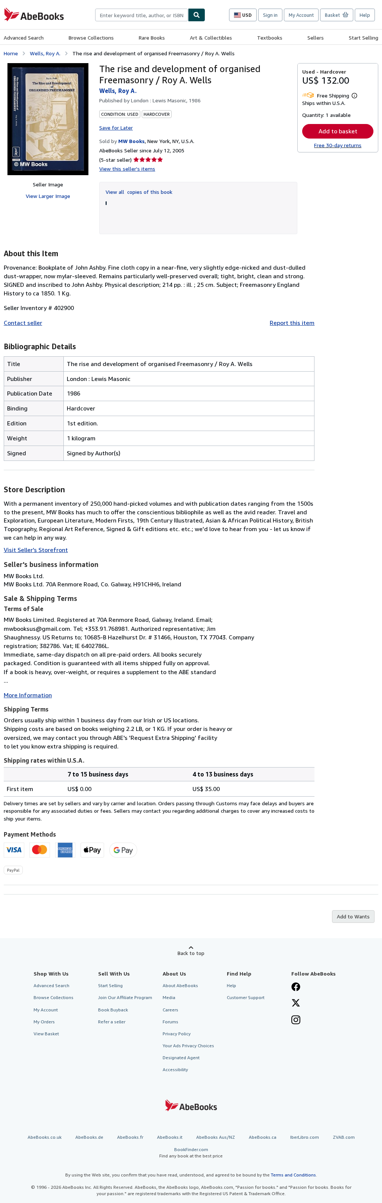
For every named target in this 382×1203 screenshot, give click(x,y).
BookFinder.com (191, 1153)
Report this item (292, 322)
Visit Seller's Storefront (36, 550)
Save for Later (116, 127)
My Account (301, 15)
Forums (170, 1021)
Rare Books (152, 37)
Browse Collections (91, 37)
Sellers (315, 37)
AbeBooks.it (169, 1137)
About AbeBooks (180, 985)
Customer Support (245, 997)
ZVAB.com (344, 1137)
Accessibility (175, 1069)
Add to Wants (353, 916)
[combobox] (141, 15)
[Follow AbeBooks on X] (295, 1003)
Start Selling (363, 37)
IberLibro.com (304, 1137)
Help (365, 15)
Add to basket (338, 131)
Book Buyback (113, 1010)
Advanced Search (24, 37)
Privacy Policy (177, 1033)
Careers (170, 1010)
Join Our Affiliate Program (125, 997)
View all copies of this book (139, 192)
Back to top (191, 953)
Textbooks (269, 37)
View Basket (46, 1033)
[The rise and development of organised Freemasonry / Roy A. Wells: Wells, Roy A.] (47, 119)
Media (169, 997)
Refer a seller (111, 1021)
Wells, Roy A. (45, 53)
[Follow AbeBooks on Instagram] (295, 1021)
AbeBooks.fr (130, 1137)
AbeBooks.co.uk (45, 1137)
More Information (28, 695)
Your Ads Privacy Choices (188, 1045)
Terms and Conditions (293, 1175)
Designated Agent (181, 1057)
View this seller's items (127, 168)
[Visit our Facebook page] (295, 987)
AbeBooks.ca (262, 1137)
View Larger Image (48, 196)
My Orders (44, 1021)
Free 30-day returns (337, 145)
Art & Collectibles (211, 37)
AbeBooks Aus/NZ (215, 1137)
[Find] (196, 15)
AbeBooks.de (89, 1137)
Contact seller (23, 322)
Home (11, 53)
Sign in (270, 15)
